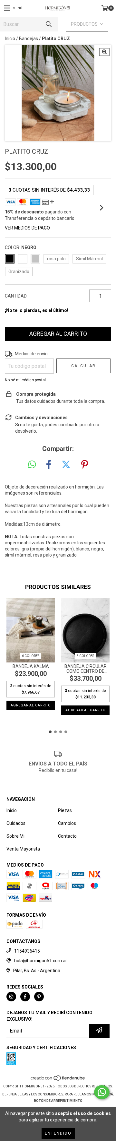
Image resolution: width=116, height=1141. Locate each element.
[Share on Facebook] (49, 464)
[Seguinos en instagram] (11, 996)
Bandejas (28, 38)
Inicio (10, 38)
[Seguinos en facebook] (25, 996)
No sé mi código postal (25, 380)
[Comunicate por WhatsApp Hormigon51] (102, 1092)
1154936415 (27, 951)
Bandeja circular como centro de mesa (85, 669)
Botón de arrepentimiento (58, 1100)
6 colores (30, 656)
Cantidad (16, 295)
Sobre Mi (15, 836)
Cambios (67, 823)
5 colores (85, 656)
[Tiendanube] (58, 1080)
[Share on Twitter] (66, 464)
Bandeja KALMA (31, 666)
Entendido (58, 1133)
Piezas (65, 810)
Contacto (67, 836)
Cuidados (15, 823)
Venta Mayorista (23, 848)
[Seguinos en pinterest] (39, 996)
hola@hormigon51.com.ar (40, 960)
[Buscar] (48, 24)
